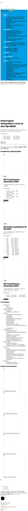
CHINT (5, 15)
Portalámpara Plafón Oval (10, 413)
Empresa (5, 486)
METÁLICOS (9, 54)
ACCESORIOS (9, 71)
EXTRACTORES (10, 70)
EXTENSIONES (10, 80)
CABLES (5, 47)
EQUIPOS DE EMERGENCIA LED (14, 39)
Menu (11, 10)
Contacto (6, 489)
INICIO (5, 14)
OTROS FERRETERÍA (11, 45)
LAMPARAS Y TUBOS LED (13, 30)
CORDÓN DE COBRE (11, 50)
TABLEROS (6, 52)
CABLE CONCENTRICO (12, 51)
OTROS (5, 60)
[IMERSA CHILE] (8, 6)
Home (2, 82)
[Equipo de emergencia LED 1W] (13, 432)
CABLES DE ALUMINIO (12, 48)
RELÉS (8, 24)
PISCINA (8, 59)
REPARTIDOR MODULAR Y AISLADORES (16, 65)
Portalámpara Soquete (9, 391)
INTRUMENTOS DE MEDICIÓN (13, 74)
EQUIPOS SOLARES (11, 40)
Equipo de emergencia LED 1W (11, 433)
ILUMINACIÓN (7, 29)
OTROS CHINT (10, 28)
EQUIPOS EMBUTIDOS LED (13, 33)
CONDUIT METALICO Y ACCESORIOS (15, 43)
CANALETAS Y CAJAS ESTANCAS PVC (16, 66)
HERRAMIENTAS (10, 75)
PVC (7, 55)
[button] (4, 12)
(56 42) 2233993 (10, 9)
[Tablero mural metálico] (14, 475)
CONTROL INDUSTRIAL (12, 67)
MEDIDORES (9, 69)
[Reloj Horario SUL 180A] (9, 452)
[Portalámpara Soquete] (12, 389)
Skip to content (5, 10)
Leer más (5, 200)
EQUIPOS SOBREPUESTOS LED (14, 32)
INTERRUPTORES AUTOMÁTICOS (15, 17)
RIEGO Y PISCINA (7, 56)
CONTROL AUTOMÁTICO (12, 58)
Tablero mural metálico (9, 477)
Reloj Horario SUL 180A (9, 454)
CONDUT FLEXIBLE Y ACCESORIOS (15, 44)
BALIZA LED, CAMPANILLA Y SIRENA (16, 73)
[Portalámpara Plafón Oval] (14, 412)
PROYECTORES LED (11, 35)
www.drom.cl (16, 494)
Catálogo (5, 487)
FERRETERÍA (6, 41)
